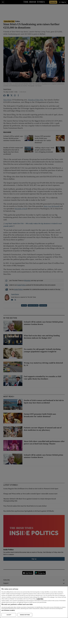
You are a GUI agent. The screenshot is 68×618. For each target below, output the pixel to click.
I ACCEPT (8, 614)
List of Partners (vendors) (8, 610)
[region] (34, 602)
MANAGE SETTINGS (25, 614)
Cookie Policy (39, 599)
